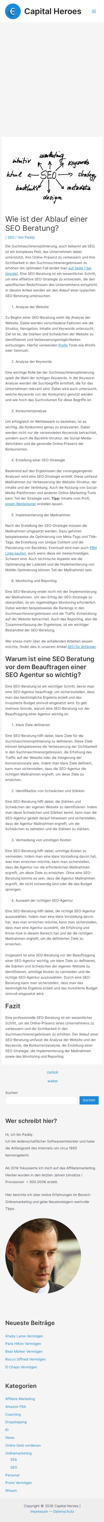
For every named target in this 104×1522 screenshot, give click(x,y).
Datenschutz (63, 1511)
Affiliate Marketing (20, 1399)
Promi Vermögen (18, 1483)
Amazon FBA (15, 1407)
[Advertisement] (52, 77)
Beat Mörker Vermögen (24, 1351)
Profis (63, 345)
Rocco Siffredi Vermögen (25, 1359)
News (9, 1438)
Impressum (39, 1511)
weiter (52, 1081)
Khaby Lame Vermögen (24, 1336)
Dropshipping (16, 1422)
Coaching (13, 1414)
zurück (52, 1072)
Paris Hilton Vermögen (23, 1344)
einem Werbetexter (20, 504)
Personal (12, 1475)
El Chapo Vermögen (21, 1367)
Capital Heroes (53, 11)
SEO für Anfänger (82, 647)
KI (7, 1430)
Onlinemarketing (18, 1453)
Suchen (11, 1093)
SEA (13, 1460)
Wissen (11, 1490)
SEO (11, 237)
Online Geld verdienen (23, 1445)
